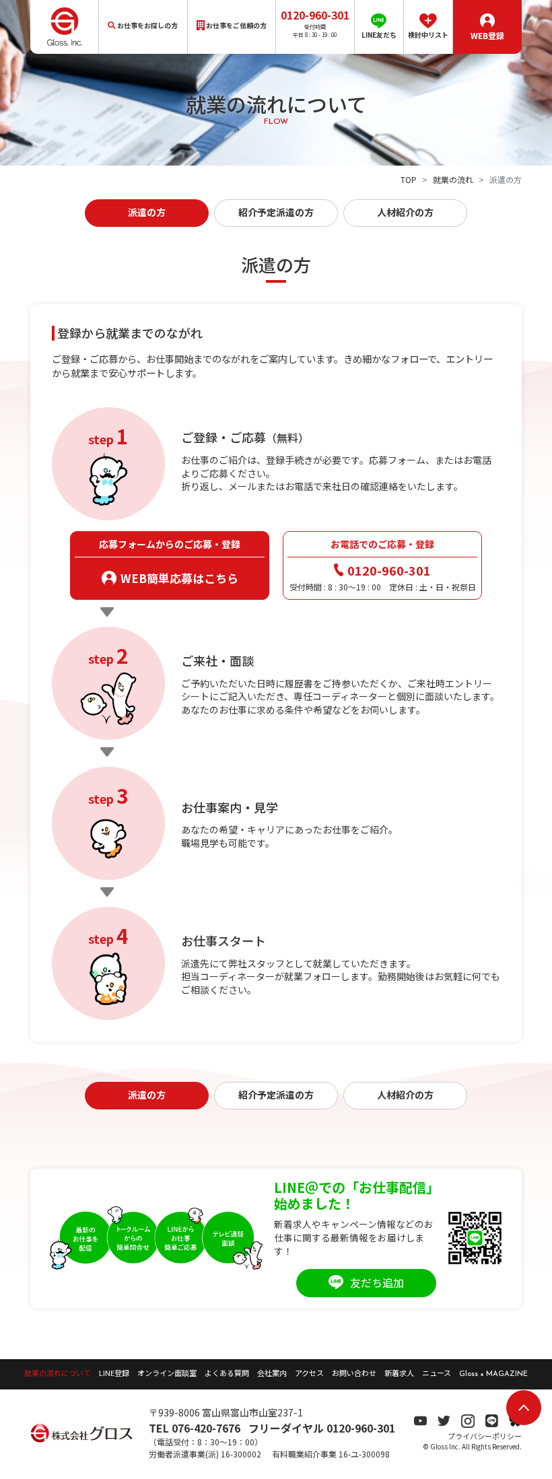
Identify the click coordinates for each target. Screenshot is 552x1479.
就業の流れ (453, 179)
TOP (409, 179)
